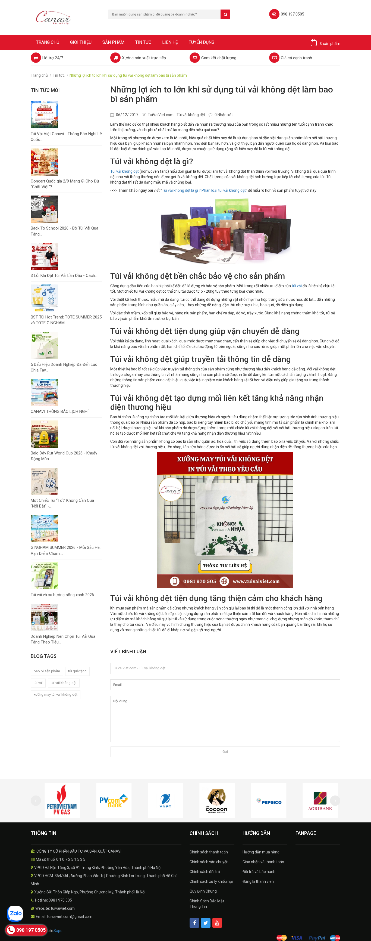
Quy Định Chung (203, 891)
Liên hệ (170, 42)
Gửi (225, 752)
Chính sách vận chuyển (209, 862)
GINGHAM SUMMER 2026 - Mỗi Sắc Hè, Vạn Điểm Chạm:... (65, 550)
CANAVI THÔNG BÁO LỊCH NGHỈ (60, 411)
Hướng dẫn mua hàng (261, 852)
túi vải (38, 683)
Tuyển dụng (201, 42)
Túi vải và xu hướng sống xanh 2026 (62, 594)
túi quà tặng (77, 671)
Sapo (58, 930)
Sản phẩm (113, 42)
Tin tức (143, 42)
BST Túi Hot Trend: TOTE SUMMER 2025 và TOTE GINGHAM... (66, 320)
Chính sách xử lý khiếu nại (211, 881)
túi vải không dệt (64, 683)
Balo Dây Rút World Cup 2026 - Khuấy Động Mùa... (64, 456)
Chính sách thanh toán (209, 852)
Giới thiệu (81, 42)
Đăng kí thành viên (258, 881)
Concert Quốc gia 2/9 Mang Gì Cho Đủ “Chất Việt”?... (65, 184)
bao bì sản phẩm (47, 671)
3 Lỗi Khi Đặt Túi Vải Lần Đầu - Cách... (64, 275)
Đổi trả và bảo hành (259, 871)
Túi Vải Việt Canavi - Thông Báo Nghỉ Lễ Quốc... (66, 136)
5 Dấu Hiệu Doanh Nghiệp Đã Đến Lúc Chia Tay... (64, 367)
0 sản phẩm (330, 43)
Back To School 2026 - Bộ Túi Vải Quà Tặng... (64, 231)
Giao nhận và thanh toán (263, 862)
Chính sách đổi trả (205, 871)
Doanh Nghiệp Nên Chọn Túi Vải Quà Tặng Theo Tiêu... (63, 639)
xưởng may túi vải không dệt (55, 694)
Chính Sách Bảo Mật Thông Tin (207, 904)
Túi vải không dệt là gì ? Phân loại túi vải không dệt (204, 190)
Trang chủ (47, 42)
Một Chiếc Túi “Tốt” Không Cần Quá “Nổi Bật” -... (62, 503)
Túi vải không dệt (124, 171)
